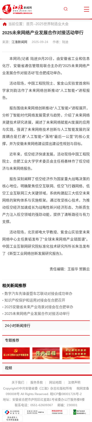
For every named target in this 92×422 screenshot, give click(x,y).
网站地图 (55, 382)
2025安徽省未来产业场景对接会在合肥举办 (37, 307)
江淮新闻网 (19, 42)
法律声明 (74, 382)
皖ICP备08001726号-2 (65, 394)
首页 (29, 24)
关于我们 (18, 382)
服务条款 (36, 382)
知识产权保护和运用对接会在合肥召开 (33, 300)
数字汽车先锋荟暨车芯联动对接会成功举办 (37, 294)
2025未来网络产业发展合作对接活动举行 (36, 314)
